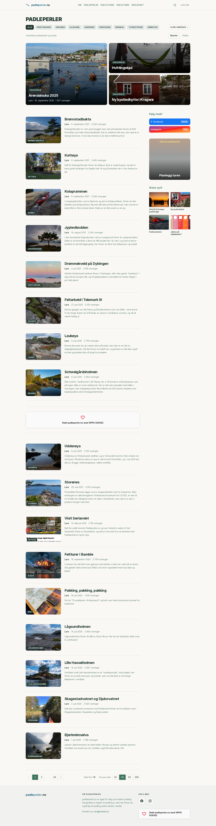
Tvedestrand (136, 27)
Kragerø (60, 27)
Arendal (119, 27)
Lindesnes (89, 27)
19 (54, 777)
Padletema (123, 5)
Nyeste (174, 35)
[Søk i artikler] (175, 5)
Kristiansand (44, 27)
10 (115, 777)
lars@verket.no (101, 811)
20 (122, 777)
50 (129, 777)
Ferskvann (104, 27)
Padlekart (138, 5)
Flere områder (178, 27)
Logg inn (185, 5)
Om (80, 5)
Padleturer (107, 5)
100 (137, 777)
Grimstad (152, 27)
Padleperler (91, 5)
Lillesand (75, 27)
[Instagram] (150, 801)
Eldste (185, 35)
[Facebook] (142, 801)
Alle (29, 27)
